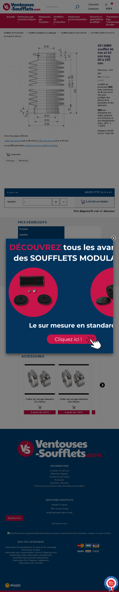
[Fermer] (114, 238)
